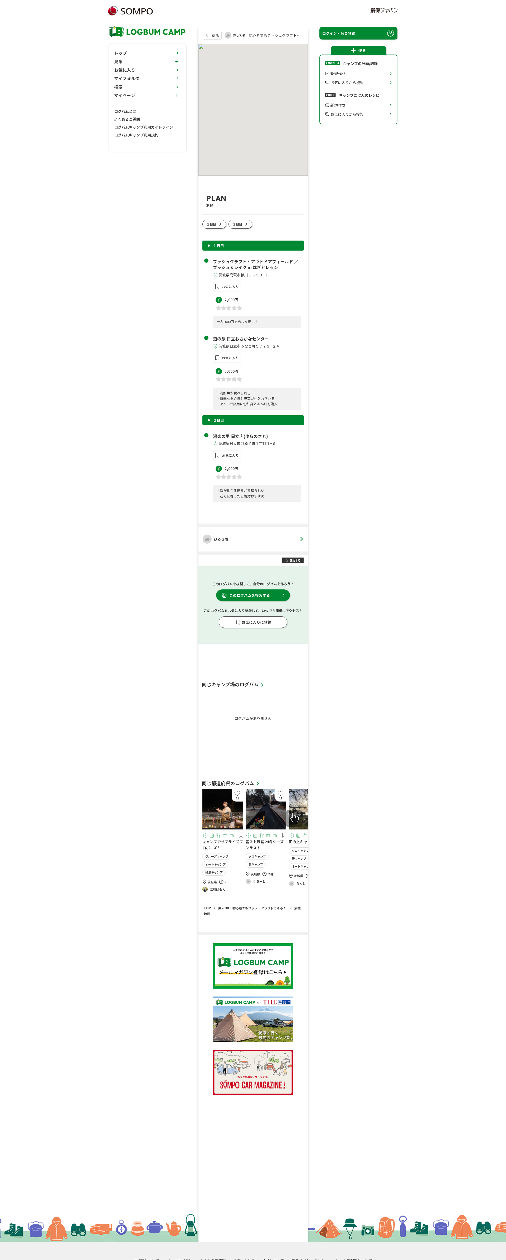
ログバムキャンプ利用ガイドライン (143, 127)
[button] (237, 795)
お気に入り (230, 286)
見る (118, 61)
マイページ (124, 95)
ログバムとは (125, 111)
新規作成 (337, 73)
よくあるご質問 (127, 119)
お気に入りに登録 (256, 622)
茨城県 (212, 882)
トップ (120, 53)
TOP (207, 908)
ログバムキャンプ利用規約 (136, 135)
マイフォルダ (126, 78)
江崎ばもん (218, 889)
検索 (118, 87)
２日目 (237, 224)
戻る (215, 35)
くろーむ (259, 881)
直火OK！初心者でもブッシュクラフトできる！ (252, 908)
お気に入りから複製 (347, 82)
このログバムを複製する (249, 595)
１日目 (211, 224)
